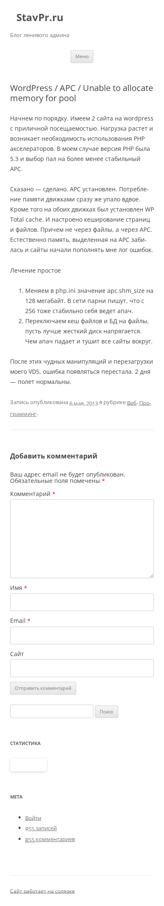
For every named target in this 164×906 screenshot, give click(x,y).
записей (41, 828)
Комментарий (33, 494)
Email (20, 621)
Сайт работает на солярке (42, 890)
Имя (18, 588)
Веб (132, 402)
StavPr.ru (39, 17)
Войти (33, 817)
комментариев (50, 839)
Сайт (17, 654)
